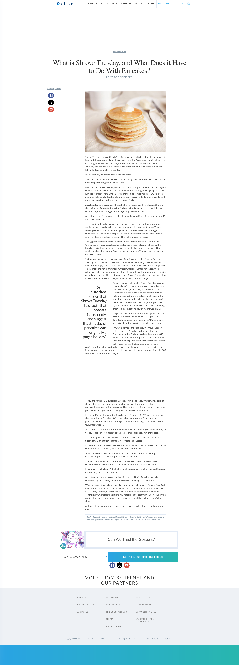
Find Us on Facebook (116, 612)
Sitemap (110, 619)
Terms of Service (144, 605)
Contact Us (82, 612)
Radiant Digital (114, 626)
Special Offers (177, 4)
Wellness (120, 4)
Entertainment (136, 4)
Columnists (112, 597)
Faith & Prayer (105, 4)
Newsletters (163, 4)
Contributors (113, 605)
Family (149, 4)
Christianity (119, 52)
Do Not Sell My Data (146, 612)
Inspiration (93, 4)
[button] (188, 4)
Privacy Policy (143, 597)
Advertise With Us (86, 605)
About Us (81, 597)
